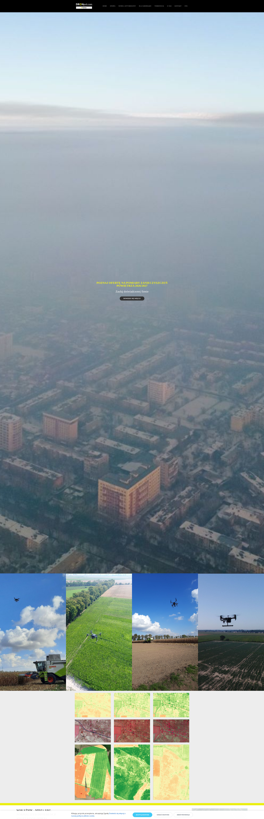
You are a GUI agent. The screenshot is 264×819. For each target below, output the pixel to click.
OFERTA (113, 6)
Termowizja (159, 6)
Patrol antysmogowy (127, 6)
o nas (169, 6)
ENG (186, 6)
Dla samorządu (145, 6)
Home (105, 6)
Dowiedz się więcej (132, 298)
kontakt (178, 6)
